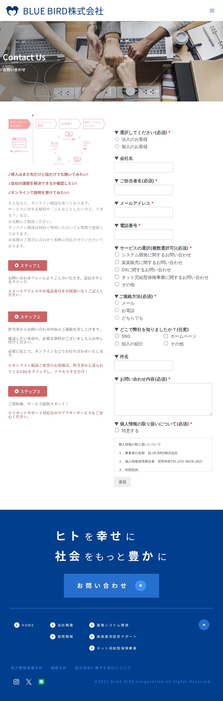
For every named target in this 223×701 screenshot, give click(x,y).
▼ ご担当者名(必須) (135, 180)
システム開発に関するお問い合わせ (156, 254)
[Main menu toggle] (212, 10)
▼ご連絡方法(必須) (135, 296)
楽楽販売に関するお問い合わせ (152, 262)
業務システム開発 (113, 625)
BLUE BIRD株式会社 (63, 10)
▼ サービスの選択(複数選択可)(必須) (153, 248)
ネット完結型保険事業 (117, 648)
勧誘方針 (59, 667)
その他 (128, 284)
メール (128, 303)
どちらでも (132, 318)
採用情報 (66, 636)
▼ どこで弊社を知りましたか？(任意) (151, 329)
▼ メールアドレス (134, 203)
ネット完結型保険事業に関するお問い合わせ (165, 277)
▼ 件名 (121, 356)
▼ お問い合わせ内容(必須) (142, 379)
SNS (126, 336)
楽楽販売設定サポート (117, 636)
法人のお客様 (135, 139)
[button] (27, 265)
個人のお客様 (135, 146)
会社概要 (66, 625)
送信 (122, 482)
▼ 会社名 (123, 158)
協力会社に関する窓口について (103, 667)
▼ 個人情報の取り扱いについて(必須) (153, 423)
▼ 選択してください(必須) (142, 132)
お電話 (128, 310)
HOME (28, 625)
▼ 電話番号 (127, 225)
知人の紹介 (132, 343)
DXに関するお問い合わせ (146, 269)
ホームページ (184, 336)
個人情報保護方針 (27, 667)
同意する (130, 430)
